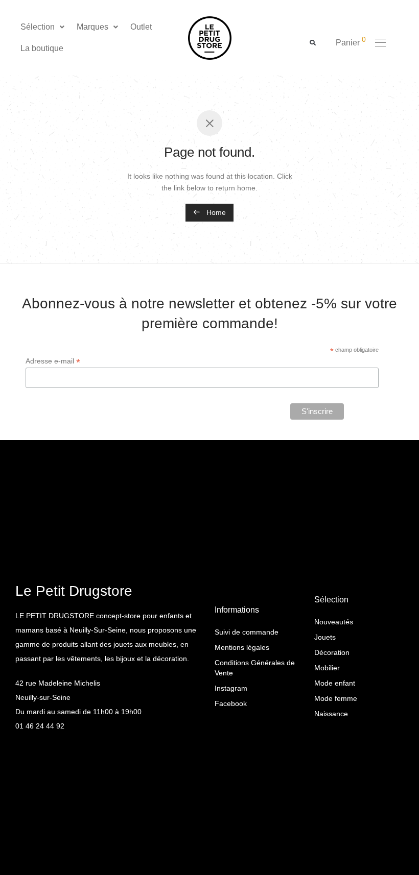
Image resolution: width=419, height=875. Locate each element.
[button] (43, 27)
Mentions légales (242, 647)
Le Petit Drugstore (73, 591)
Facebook (231, 703)
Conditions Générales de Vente (255, 668)
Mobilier (327, 668)
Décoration (332, 652)
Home (215, 212)
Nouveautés (333, 622)
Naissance (331, 714)
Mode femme (335, 698)
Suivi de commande (246, 632)
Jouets (325, 637)
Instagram (231, 688)
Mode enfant (334, 683)
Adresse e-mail (53, 361)
